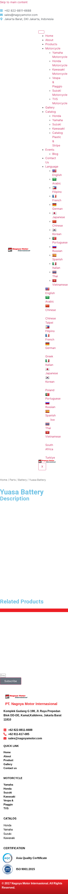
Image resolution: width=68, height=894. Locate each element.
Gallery (50, 107)
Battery (22, 479)
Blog (55, 154)
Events (49, 149)
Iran (52, 419)
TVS (6, 808)
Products (51, 44)
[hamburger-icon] (41, 32)
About (49, 40)
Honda (56, 116)
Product (8, 760)
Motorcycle (52, 48)
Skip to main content (14, 2)
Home (49, 35)
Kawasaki (58, 128)
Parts (13, 479)
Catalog (50, 111)
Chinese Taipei (50, 320)
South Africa (49, 447)
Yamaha (57, 120)
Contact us (10, 768)
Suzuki (56, 124)
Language (51, 166)
